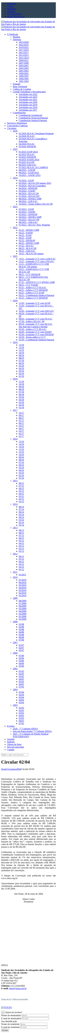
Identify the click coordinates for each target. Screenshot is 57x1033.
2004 (18, 769)
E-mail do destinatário (11, 1018)
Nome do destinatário (11, 1015)
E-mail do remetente (10, 1027)
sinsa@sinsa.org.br (17, 988)
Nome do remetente (10, 1024)
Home (4, 769)
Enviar (5, 1030)
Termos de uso (6, 999)
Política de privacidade (20, 999)
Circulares (11, 769)
